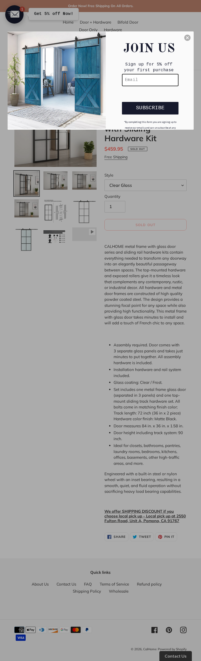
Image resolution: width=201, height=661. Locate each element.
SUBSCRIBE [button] (150, 108)
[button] (187, 38)
